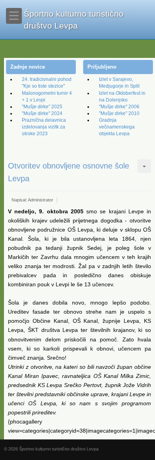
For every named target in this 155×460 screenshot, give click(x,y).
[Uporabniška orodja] (144, 166)
